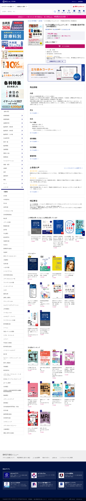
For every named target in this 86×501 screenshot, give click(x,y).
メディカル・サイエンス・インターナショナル (12, 374)
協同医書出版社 (7, 414)
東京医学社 (6, 370)
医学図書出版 (6, 324)
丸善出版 (5, 263)
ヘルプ (66, 499)
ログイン (74, 1)
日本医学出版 (6, 418)
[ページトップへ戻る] (81, 498)
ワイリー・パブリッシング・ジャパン (12, 358)
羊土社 (5, 203)
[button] (83, 233)
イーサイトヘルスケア (9, 350)
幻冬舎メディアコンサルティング (12, 379)
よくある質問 (36, 457)
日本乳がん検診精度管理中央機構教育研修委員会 (12, 391)
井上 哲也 (55, 29)
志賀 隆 (40, 20)
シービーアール (7, 271)
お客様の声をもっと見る (55, 61)
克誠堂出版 (6, 241)
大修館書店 (6, 429)
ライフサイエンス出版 (9, 320)
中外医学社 (6, 199)
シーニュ (5, 327)
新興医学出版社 (7, 248)
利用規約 (30, 499)
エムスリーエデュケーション (11, 305)
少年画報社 (6, 309)
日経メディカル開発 (8, 331)
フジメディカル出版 (8, 282)
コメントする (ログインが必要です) (73, 168)
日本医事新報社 (7, 214)
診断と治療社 (6, 297)
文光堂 (5, 195)
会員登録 (80, 1)
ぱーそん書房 (6, 382)
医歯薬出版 (6, 226)
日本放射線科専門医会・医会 (11, 406)
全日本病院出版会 (8, 275)
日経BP (5, 252)
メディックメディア (8, 399)
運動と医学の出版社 (8, 433)
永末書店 (5, 386)
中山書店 (5, 233)
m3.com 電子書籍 (32, 20)
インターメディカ (8, 286)
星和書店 (5, 402)
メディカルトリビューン (9, 425)
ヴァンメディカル (8, 301)
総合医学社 (6, 237)
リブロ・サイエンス (8, 335)
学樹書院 (5, 366)
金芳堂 (5, 229)
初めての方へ (46, 457)
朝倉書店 (5, 395)
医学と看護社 (6, 362)
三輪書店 (5, 260)
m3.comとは (79, 499)
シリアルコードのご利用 (66, 457)
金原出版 (5, 207)
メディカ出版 (6, 222)
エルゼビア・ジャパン (9, 316)
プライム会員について (8, 457)
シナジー (5, 339)
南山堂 (5, 218)
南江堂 (5, 354)
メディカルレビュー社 (9, 278)
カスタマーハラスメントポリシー (55, 499)
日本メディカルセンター (9, 256)
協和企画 (5, 293)
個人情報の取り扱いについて (40, 499)
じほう (5, 290)
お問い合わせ (72, 499)
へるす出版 (6, 267)
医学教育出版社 (7, 346)
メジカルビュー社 (8, 211)
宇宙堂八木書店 (7, 342)
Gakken (5, 244)
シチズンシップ (7, 421)
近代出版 (5, 410)
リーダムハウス (7, 312)
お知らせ (54, 457)
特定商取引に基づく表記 (23, 457)
